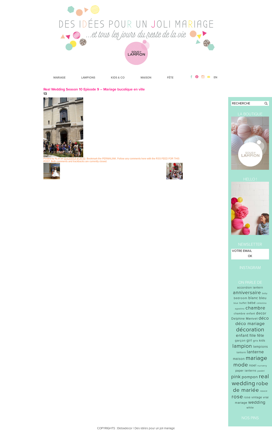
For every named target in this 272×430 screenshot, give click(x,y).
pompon (250, 376)
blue (236, 303)
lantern (241, 352)
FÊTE (170, 77)
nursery (262, 365)
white (250, 407)
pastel (261, 370)
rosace (263, 391)
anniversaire (247, 293)
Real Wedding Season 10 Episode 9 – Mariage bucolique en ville (94, 89)
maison (239, 359)
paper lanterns (245, 370)
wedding (256, 402)
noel (252, 365)
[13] (63, 156)
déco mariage (250, 323)
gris (255, 340)
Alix (57, 158)
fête (260, 335)
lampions (260, 347)
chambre (255, 308)
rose (237, 396)
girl (249, 340)
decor (261, 313)
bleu (263, 298)
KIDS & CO (118, 77)
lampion (242, 346)
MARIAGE (59, 77)
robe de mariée (251, 386)
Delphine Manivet (244, 318)
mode (240, 364)
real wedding (250, 380)
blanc (253, 298)
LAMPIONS (88, 77)
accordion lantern (250, 287)
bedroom (240, 298)
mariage (256, 357)
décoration (250, 329)
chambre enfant (244, 313)
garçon (240, 340)
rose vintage (253, 397)
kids (262, 341)
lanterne (255, 351)
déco (264, 318)
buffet (243, 303)
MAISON (146, 77)
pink (236, 377)
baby (264, 293)
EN (215, 77)
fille (252, 335)
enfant (242, 335)
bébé (252, 303)
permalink (109, 158)
